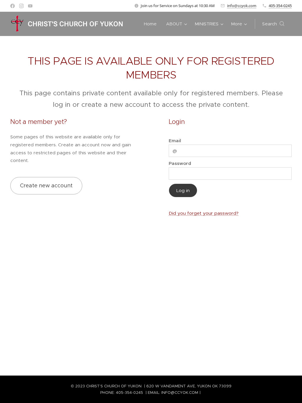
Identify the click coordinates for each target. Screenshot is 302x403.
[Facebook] (12, 6)
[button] (273, 24)
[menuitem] (151, 24)
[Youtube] (30, 6)
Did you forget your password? (204, 213)
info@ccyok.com (241, 5)
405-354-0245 (280, 5)
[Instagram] (21, 6)
